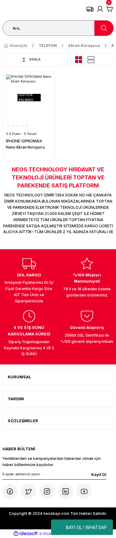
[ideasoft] (25, 533)
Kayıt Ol (98, 474)
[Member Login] (100, 8)
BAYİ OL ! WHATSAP (86, 527)
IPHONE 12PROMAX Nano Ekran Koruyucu (25, 144)
